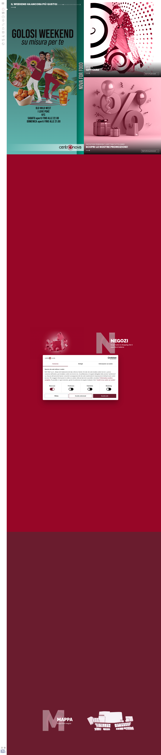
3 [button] (60, 4)
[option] (45, 77)
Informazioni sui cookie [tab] (106, 363)
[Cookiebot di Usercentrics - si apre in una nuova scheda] (109, 358)
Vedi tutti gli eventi (150, 73)
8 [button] (67, 4)
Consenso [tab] (55, 363)
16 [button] (78, 4)
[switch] (71, 389)
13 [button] (74, 4)
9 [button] (68, 4)
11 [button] (71, 4)
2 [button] (58, 4)
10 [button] (70, 4)
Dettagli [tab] (80, 363)
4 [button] (61, 4)
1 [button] (57, 4)
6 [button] (64, 4)
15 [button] (77, 4)
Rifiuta (56, 396)
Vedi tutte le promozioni (149, 151)
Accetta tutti (104, 396)
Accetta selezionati (80, 396)
